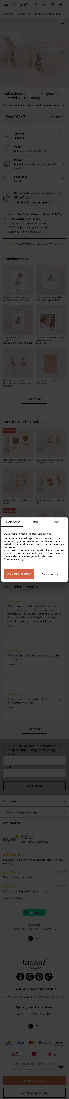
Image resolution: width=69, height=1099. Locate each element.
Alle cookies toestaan (19, 573)
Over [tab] (56, 521)
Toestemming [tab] (12, 521)
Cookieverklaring (14, 559)
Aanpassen (48, 574)
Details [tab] (35, 521)
